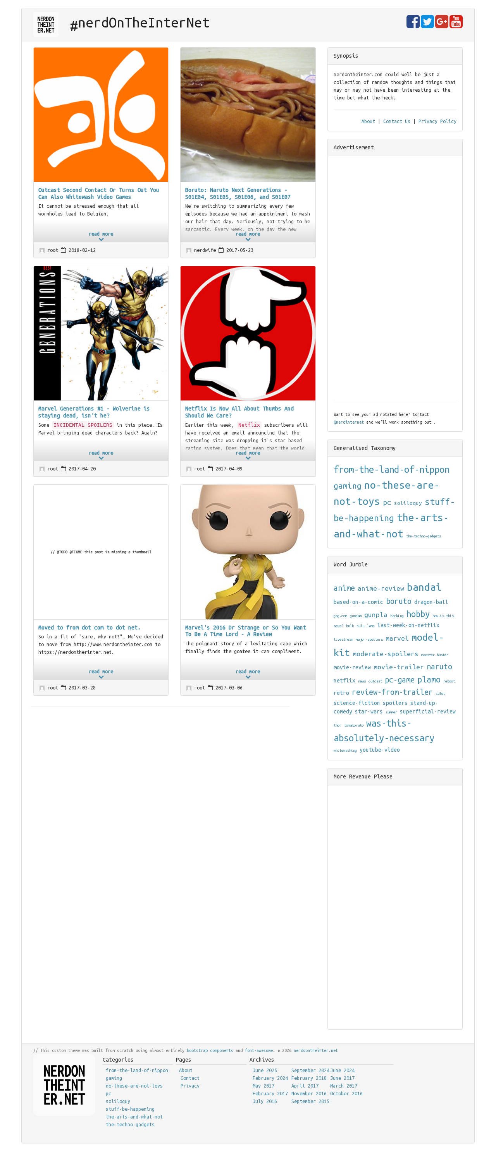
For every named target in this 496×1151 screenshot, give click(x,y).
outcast (375, 681)
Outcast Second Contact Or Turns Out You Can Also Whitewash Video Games (98, 193)
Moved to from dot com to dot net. (89, 627)
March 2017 (343, 1085)
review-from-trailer (392, 692)
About (368, 121)
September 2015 (310, 1101)
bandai (424, 587)
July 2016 (265, 1101)
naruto (439, 666)
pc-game (400, 680)
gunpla (376, 614)
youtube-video (380, 750)
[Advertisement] (395, 278)
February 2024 (270, 1078)
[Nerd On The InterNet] (46, 24)
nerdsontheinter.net (316, 1050)
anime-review (381, 588)
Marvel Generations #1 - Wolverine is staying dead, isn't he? (94, 412)
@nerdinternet (349, 422)
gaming (348, 485)
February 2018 (309, 1078)
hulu (360, 626)
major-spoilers (369, 639)
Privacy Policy (437, 121)
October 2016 (346, 1093)
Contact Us (396, 121)
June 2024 (342, 1070)
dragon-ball (431, 602)
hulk (350, 626)
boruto (399, 601)
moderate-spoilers (385, 653)
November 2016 (309, 1093)
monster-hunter (434, 655)
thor (337, 725)
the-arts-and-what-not (134, 1116)
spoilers (395, 703)
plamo (429, 679)
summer (391, 712)
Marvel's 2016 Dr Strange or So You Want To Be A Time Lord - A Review (245, 631)
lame (371, 626)
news (362, 681)
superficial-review (428, 711)
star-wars (369, 711)
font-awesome (259, 1050)
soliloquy (408, 503)
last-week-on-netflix (408, 625)
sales (440, 693)
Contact (190, 1078)
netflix (344, 680)
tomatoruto (353, 725)
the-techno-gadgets (423, 536)
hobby (418, 614)
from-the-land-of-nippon (392, 469)
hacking (397, 616)
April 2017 (305, 1085)
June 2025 (265, 1070)
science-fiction (357, 703)
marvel (397, 638)
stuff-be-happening (130, 1109)
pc (387, 502)
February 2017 (270, 1093)
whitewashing (345, 750)
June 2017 (342, 1078)
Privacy (190, 1085)
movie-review (352, 667)
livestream (343, 639)
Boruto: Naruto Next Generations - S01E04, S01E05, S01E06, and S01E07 (238, 193)
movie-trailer (399, 666)
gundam (356, 616)
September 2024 (310, 1070)
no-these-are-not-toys (134, 1085)
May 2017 (263, 1085)
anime (344, 588)
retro (341, 693)
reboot (449, 681)
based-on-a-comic (358, 602)
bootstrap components (210, 1050)
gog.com (340, 616)
